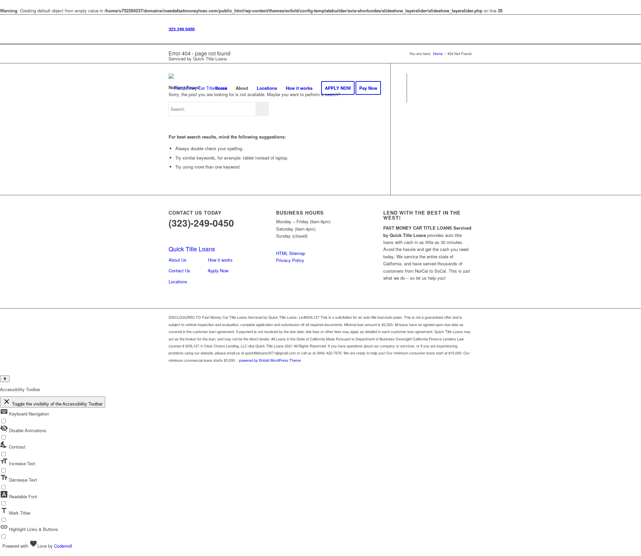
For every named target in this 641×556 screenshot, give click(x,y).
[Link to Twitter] (447, 88)
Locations (178, 281)
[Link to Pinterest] (467, 88)
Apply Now (218, 270)
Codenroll (63, 546)
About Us (178, 260)
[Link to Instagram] (427, 88)
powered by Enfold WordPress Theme (270, 360)
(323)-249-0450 (201, 223)
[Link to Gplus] (437, 88)
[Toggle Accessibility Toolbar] (5, 378)
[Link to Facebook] (417, 88)
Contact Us (179, 270)
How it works (220, 260)
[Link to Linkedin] (457, 88)
